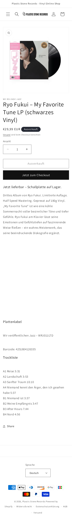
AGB (65, 506)
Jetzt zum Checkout (36, 175)
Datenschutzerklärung (47, 506)
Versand (7, 134)
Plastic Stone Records (33, 501)
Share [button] (10, 426)
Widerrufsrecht (24, 506)
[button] (8, 14)
